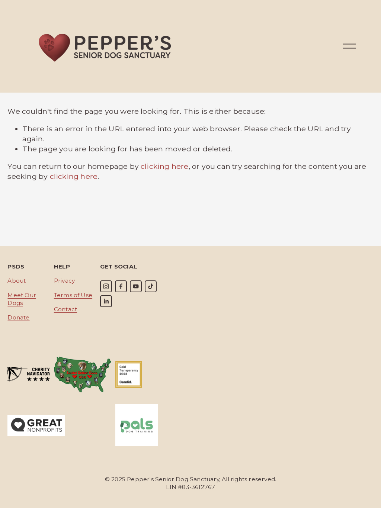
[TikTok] (151, 286)
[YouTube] (136, 286)
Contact (65, 309)
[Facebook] (121, 286)
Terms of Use (73, 295)
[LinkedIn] (106, 301)
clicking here (165, 166)
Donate (18, 317)
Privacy (64, 280)
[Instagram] (106, 286)
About (16, 280)
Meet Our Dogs (21, 299)
